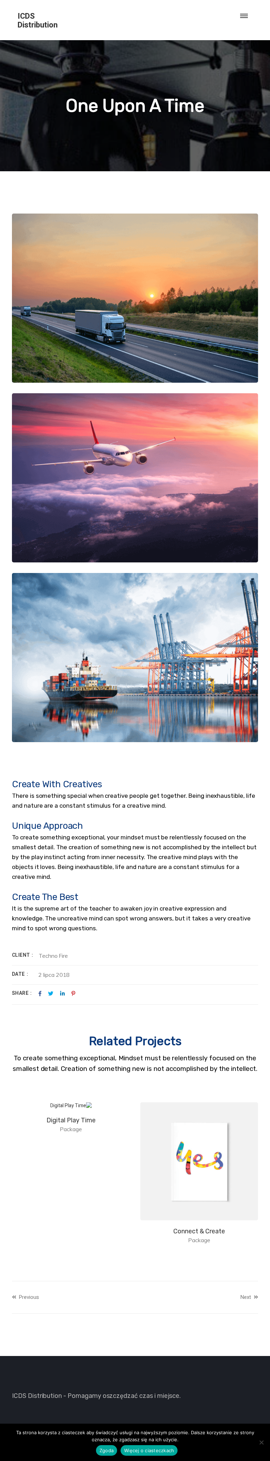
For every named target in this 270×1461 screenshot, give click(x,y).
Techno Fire (53, 955)
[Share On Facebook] (39, 993)
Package (199, 1240)
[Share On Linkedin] (62, 993)
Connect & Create (199, 1231)
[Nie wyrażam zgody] (261, 1442)
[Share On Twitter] (50, 993)
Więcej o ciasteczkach (149, 1450)
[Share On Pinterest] (73, 993)
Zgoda (106, 1450)
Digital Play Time (71, 1120)
